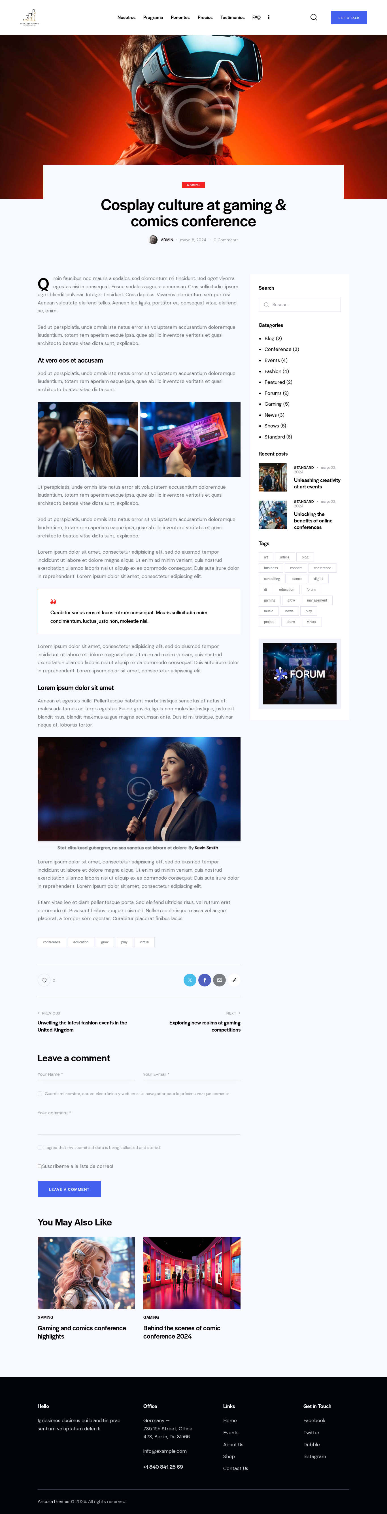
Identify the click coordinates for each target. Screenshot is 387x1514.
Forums (273, 393)
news (289, 610)
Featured (275, 382)
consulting (272, 578)
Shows (272, 426)
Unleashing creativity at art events (317, 483)
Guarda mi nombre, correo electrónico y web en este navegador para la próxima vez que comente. (137, 1093)
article (285, 557)
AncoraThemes (53, 1501)
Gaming (193, 185)
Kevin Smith (206, 848)
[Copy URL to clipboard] (234, 980)
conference (52, 942)
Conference (278, 349)
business (271, 567)
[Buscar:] (300, 304)
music (268, 610)
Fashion (273, 371)
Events (272, 360)
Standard (275, 437)
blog (305, 557)
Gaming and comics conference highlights (82, 1332)
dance (297, 578)
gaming (269, 600)
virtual (144, 942)
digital (318, 578)
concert (296, 567)
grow (105, 942)
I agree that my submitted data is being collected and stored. (103, 1147)
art (266, 557)
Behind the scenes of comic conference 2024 (181, 1332)
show (291, 621)
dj (265, 589)
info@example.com (165, 1451)
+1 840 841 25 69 (163, 1466)
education (81, 942)
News (271, 415)
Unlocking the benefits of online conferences (313, 520)
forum (311, 589)
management (317, 600)
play (124, 942)
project (269, 621)
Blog (270, 338)
